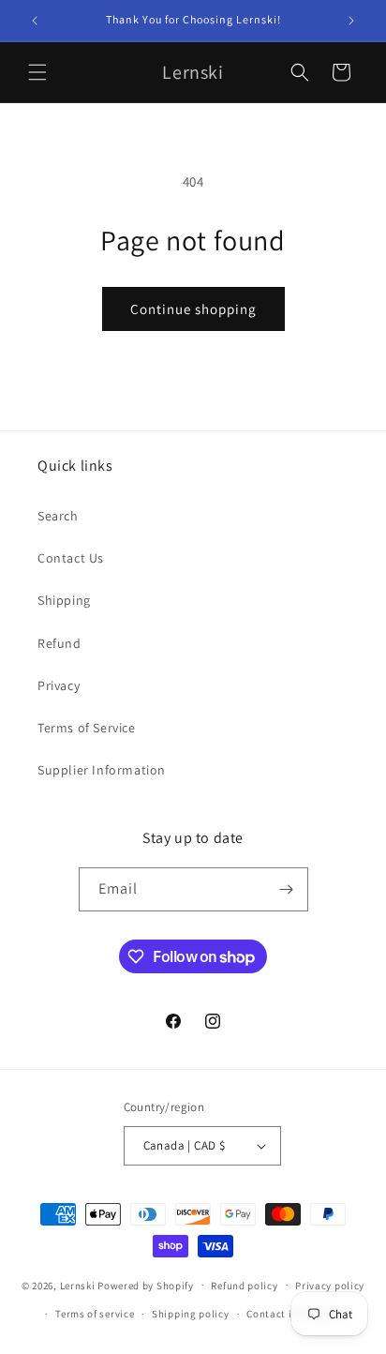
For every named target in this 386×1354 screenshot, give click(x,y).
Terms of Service (86, 727)
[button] (37, 72)
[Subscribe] (286, 889)
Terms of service (94, 1313)
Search (58, 515)
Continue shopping (193, 309)
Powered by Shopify (145, 1284)
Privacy (58, 685)
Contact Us (70, 557)
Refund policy (244, 1285)
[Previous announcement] (34, 20)
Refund (59, 643)
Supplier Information (101, 769)
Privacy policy (329, 1285)
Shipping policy (191, 1313)
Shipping (64, 600)
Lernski (78, 1284)
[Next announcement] (351, 20)
